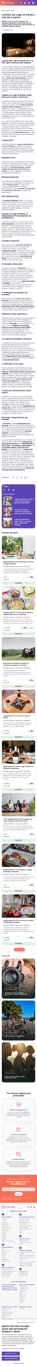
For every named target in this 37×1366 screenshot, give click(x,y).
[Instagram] (9, 490)
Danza (20, 1244)
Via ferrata (4, 1218)
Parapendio (5, 1225)
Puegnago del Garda (7, 1313)
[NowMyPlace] (8, 3)
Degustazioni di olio (7, 1272)
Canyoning (4, 1222)
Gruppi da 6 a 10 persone (25, 1265)
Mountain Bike (5, 1229)
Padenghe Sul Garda (7, 1312)
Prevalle (21, 1298)
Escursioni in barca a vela (25, 1229)
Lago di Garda (10, 10)
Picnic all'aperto (6, 1274)
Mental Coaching (6, 1261)
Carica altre (19, 949)
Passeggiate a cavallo (24, 1222)
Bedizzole (22, 1300)
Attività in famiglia (25, 1250)
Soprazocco (22, 1291)
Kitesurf (4, 1235)
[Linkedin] (13, 490)
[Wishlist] (32, 538)
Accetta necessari (11, 1358)
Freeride (4, 1239)
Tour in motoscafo (24, 1220)
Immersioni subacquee (7, 1241)
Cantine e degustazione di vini (9, 1271)
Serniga (21, 1301)
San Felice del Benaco (7, 1318)
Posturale (4, 1254)
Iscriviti (18, 1194)
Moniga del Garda (6, 1315)
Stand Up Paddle (23, 1227)
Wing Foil (4, 1237)
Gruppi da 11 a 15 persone (25, 1263)
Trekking (4, 1220)
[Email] (25, 477)
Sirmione (21, 1308)
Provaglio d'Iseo (23, 1286)
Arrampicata (5, 1224)
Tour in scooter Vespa (24, 1218)
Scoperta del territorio (26, 1217)
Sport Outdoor (7, 1217)
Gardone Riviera (23, 1289)
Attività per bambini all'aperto (26, 1255)
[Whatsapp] (17, 477)
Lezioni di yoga (6, 1250)
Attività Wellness (7, 1247)
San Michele (22, 1296)
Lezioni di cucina (6, 1276)
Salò (20, 1293)
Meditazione (5, 1259)
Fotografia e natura (24, 1240)
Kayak (20, 1232)
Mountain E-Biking (6, 1227)
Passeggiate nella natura (25, 1225)
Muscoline (4, 1310)
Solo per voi (23, 1271)
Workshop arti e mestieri (25, 1242)
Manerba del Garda (6, 1308)
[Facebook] (13, 477)
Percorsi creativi (24, 1239)
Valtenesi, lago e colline (9, 1307)
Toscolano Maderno (24, 1288)
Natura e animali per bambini (26, 1257)
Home (3, 10)
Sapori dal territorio (7, 1269)
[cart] (33, 3)
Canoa (20, 1230)
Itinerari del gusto (8, 1267)
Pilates (3, 1256)
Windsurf (4, 1234)
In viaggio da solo (23, 1273)
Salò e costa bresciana (26, 1284)
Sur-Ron (4, 1232)
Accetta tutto (10, 1353)
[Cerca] (21, 3)
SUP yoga (4, 1252)
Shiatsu (3, 1257)
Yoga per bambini (23, 1258)
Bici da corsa (5, 1230)
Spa (3, 1249)
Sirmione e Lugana (25, 1307)
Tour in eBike (22, 1224)
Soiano (3, 1317)
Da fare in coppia (23, 1275)
